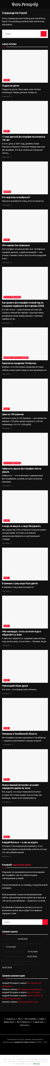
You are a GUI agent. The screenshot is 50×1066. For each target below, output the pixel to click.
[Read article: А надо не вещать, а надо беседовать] (25, 506)
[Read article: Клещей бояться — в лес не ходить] (25, 823)
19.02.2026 (5, 428)
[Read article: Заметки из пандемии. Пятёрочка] (25, 343)
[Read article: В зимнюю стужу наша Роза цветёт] (25, 564)
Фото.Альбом (31, 1019)
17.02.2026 (5, 645)
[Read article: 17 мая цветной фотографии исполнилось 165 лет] (25, 117)
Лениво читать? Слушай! (16, 357)
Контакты (24, 1025)
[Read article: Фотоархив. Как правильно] (25, 225)
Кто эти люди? (33, 992)
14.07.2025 (5, 802)
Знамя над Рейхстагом (28, 1002)
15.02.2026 (5, 486)
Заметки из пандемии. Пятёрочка (19, 363)
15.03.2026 (5, 374)
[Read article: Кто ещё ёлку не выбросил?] (25, 177)
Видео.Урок (9, 1022)
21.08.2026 (5, 96)
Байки (7, 192)
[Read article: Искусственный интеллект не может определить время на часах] (25, 765)
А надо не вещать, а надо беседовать (21, 526)
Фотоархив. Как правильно (16, 245)
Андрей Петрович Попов (24, 1042)
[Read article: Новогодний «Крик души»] (25, 666)
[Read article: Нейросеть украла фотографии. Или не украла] (25, 449)
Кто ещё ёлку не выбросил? (16, 197)
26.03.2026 (5, 262)
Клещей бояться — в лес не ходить (20, 842)
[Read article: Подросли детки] (25, 66)
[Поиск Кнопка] (44, 34)
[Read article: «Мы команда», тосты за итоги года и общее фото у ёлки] (25, 612)
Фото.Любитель (12, 297)
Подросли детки (10, 85)
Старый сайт (38, 1022)
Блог (6, 80)
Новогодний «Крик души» (15, 685)
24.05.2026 (5, 157)
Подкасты (10, 1019)
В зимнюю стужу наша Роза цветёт (20, 583)
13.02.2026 (5, 543)
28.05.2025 (5, 856)
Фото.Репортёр (25, 4)
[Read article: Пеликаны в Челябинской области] (25, 714)
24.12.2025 (5, 693)
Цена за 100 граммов (13, 414)
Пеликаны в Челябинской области (19, 733)
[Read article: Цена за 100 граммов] (25, 395)
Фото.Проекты (23, 1022)
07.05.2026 (5, 205)
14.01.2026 (5, 591)
